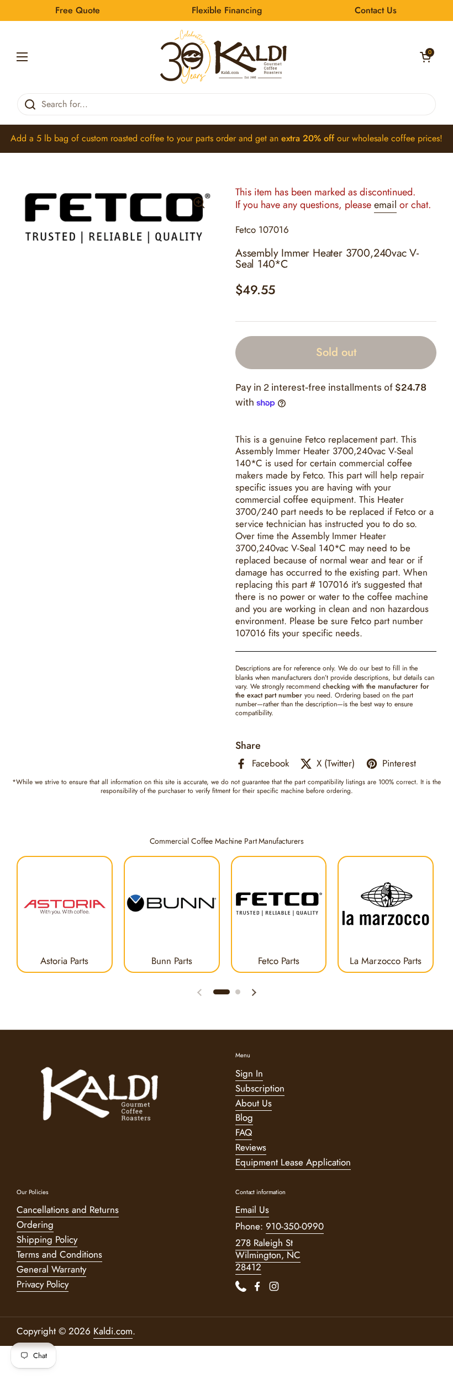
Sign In (249, 1073)
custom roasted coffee (123, 138)
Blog (244, 1117)
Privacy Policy (43, 1284)
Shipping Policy (47, 1239)
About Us (253, 1103)
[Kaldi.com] (224, 56)
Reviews (250, 1147)
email (385, 205)
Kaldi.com (113, 1331)
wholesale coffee (383, 138)
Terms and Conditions (59, 1254)
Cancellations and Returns (68, 1209)
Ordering (35, 1224)
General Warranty (51, 1269)
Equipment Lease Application (293, 1162)
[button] (425, 57)
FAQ (243, 1132)
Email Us (252, 1209)
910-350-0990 (295, 1226)
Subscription (260, 1088)
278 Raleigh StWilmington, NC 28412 (268, 1255)
